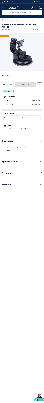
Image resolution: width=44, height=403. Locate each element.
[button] (7, 1)
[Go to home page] (13, 7)
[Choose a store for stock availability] (22, 127)
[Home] (2, 20)
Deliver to (10, 113)
